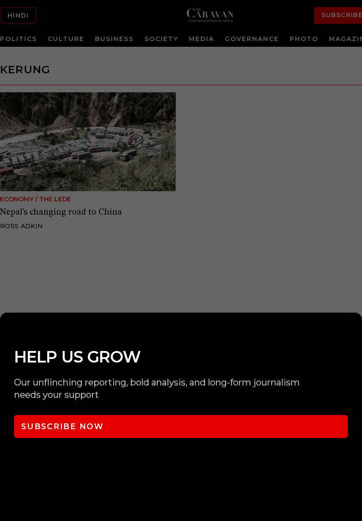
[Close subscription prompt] (353, 331)
